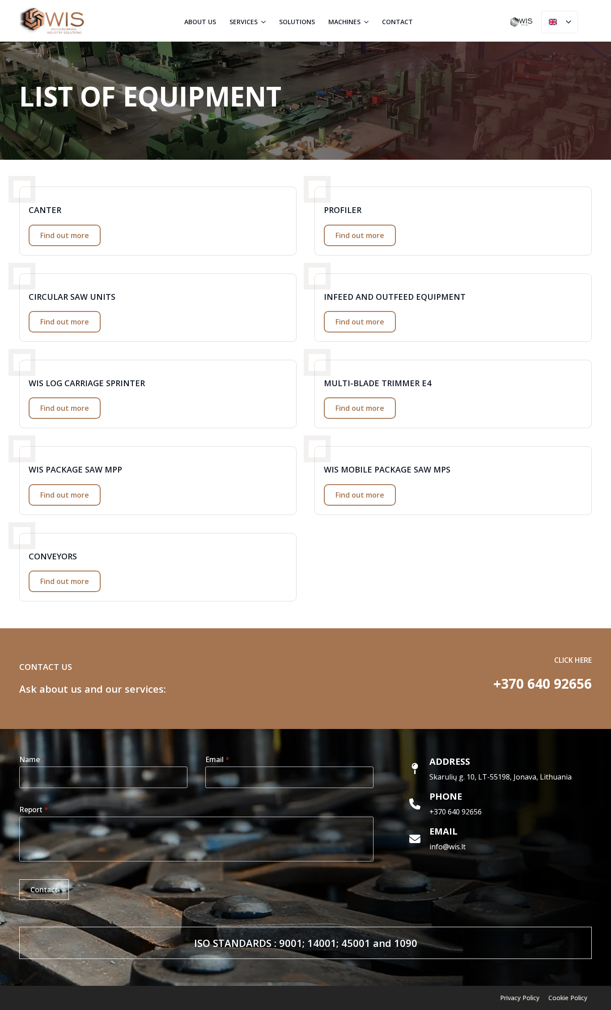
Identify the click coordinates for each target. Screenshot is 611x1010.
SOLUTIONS (297, 21)
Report (33, 809)
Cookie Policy (567, 997)
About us (200, 21)
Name (32, 759)
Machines (344, 21)
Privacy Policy (519, 997)
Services (243, 21)
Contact (397, 21)
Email (217, 759)
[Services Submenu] (264, 22)
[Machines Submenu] (367, 22)
